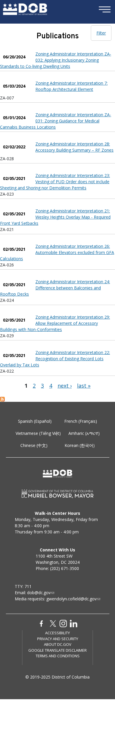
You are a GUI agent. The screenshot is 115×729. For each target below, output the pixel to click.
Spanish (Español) (35, 421)
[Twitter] (53, 623)
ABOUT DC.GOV (57, 644)
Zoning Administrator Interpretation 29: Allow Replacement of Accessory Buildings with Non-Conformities (55, 323)
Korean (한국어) (80, 445)
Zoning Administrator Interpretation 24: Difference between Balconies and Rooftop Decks (55, 288)
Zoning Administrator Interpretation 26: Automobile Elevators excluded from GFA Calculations (57, 252)
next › (65, 385)
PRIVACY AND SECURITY (57, 638)
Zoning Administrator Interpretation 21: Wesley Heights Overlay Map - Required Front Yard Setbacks (55, 217)
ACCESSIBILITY (57, 632)
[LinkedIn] (73, 623)
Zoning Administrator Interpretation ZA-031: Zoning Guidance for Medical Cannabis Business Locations (55, 121)
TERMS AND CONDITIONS (58, 655)
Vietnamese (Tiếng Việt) (38, 433)
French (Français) (80, 421)
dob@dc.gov (39, 592)
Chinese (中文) (33, 445)
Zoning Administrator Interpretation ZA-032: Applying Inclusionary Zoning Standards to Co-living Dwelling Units (55, 60)
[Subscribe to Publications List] (2, 399)
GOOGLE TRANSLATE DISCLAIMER (57, 650)
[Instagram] (63, 623)
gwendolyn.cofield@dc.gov (71, 599)
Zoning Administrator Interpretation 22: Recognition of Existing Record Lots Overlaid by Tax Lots (55, 359)
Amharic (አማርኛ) (84, 433)
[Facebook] (41, 623)
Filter (101, 33)
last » (84, 385)
